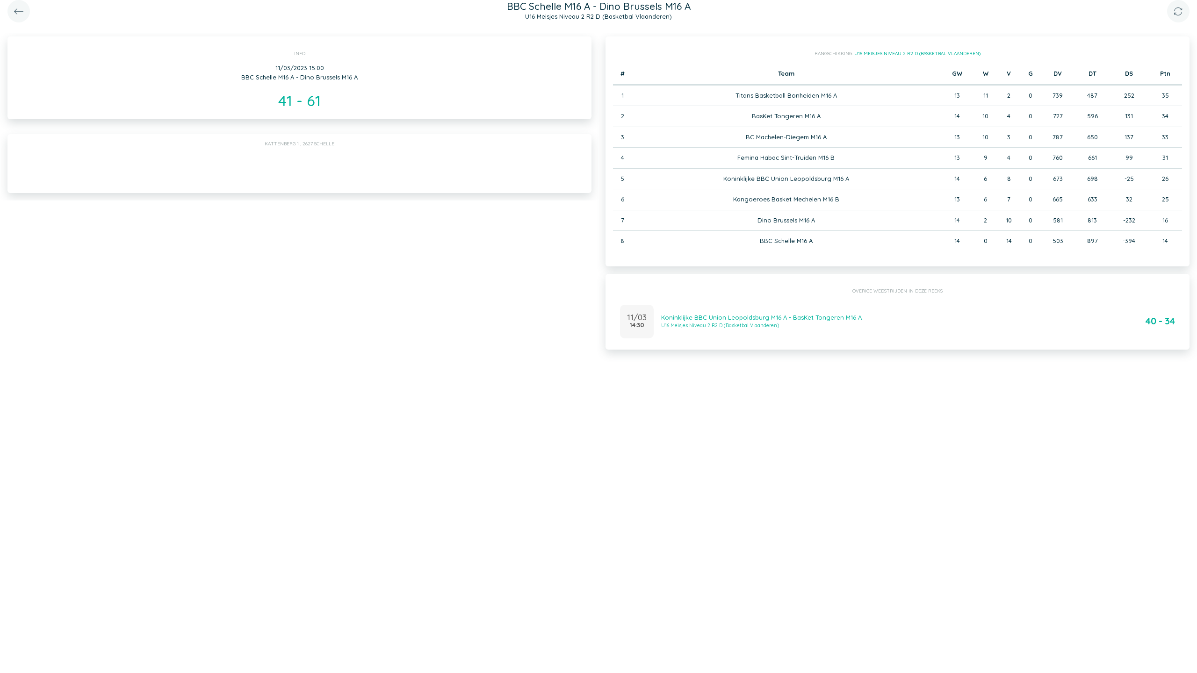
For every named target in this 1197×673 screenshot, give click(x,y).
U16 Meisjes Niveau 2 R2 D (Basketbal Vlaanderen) (917, 53)
